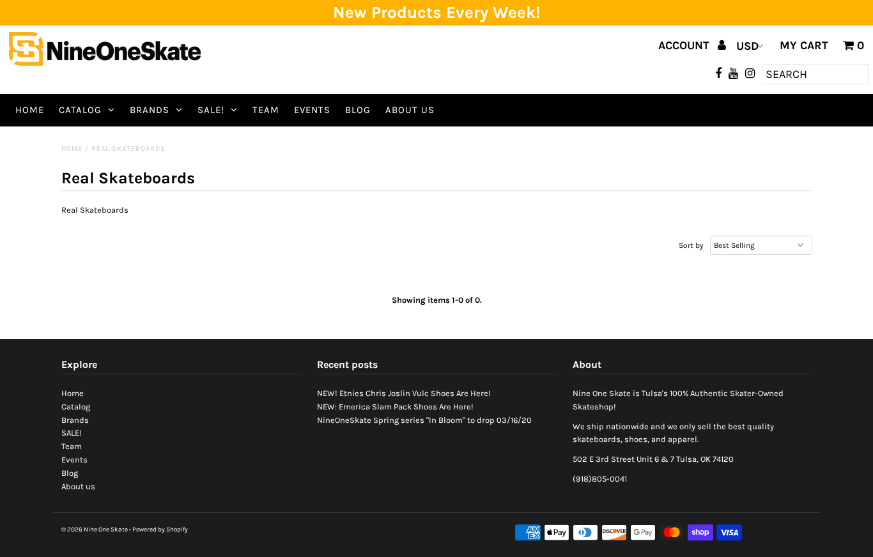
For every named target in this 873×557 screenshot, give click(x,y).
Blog (358, 110)
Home (29, 110)
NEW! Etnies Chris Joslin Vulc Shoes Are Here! (404, 393)
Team (265, 110)
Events (312, 110)
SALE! (210, 110)
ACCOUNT (685, 45)
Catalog (80, 110)
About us (410, 110)
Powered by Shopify (160, 529)
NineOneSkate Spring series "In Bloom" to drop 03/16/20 (424, 420)
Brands (149, 110)
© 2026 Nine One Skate (94, 529)
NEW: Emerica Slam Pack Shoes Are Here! (395, 406)
